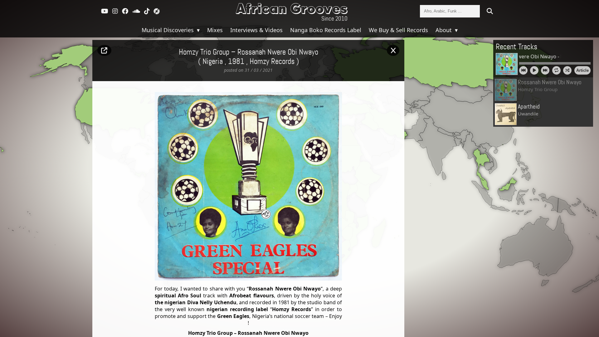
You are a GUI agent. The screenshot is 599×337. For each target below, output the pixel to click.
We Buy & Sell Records (398, 30)
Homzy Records (272, 61)
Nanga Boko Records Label (325, 30)
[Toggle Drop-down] (197, 29)
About (444, 30)
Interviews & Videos (256, 30)
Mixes (215, 30)
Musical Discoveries (168, 30)
